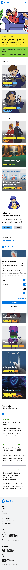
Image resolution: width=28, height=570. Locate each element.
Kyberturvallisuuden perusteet (12, 77)
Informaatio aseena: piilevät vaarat (12, 183)
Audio (16, 371)
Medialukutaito (20, 138)
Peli (13, 164)
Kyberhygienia (7, 164)
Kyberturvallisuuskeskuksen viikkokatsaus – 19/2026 (13, 449)
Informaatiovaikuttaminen (13, 103)
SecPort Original (7, 85)
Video (19, 396)
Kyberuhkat (14, 346)
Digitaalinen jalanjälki (8, 371)
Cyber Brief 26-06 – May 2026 (12, 424)
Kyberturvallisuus (7, 83)
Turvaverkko (8, 390)
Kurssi (15, 83)
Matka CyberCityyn (11, 160)
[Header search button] (20, 2)
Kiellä (14, 310)
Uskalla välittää (10, 367)
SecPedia (6, 140)
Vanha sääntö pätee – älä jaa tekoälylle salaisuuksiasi (13, 314)
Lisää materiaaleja (7, 240)
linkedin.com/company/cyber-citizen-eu (14, 540)
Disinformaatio (9, 134)
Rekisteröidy (7, 227)
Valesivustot (8, 342)
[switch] (24, 284)
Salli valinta (14, 306)
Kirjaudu (18, 227)
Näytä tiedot (21, 298)
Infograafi (19, 188)
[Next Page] (15, 247)
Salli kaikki (14, 302)
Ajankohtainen (7, 320)
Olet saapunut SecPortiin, (11, 37)
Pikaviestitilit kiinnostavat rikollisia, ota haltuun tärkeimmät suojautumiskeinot (12, 476)
